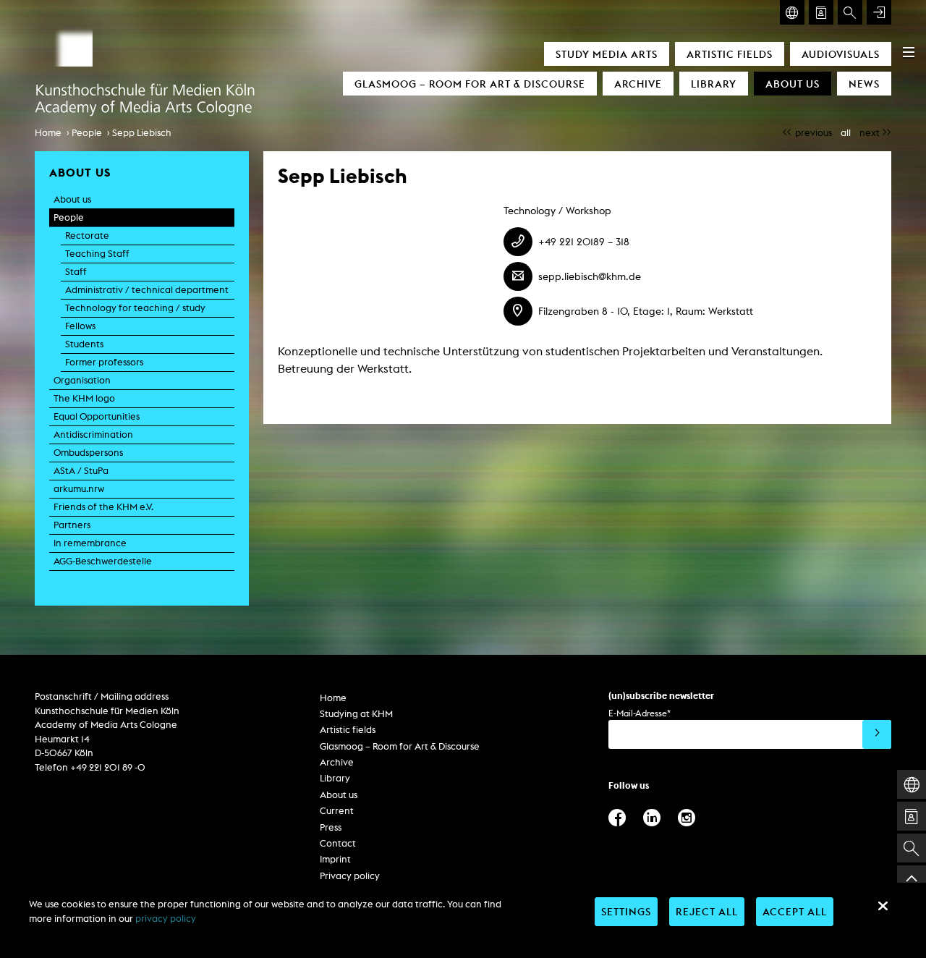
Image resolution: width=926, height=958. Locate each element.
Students (84, 344)
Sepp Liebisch (141, 132)
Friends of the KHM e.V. (103, 506)
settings (626, 911)
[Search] (850, 12)
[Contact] (821, 12)
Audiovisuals (841, 54)
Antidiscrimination (93, 434)
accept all (795, 911)
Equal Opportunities (97, 416)
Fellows (80, 326)
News (864, 83)
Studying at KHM (356, 713)
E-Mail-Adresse (639, 713)
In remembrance (90, 543)
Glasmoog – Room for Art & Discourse (469, 83)
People (87, 132)
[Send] (876, 734)
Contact (338, 843)
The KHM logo (84, 398)
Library (713, 83)
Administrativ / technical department (147, 289)
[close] (882, 905)
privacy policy (165, 918)
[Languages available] (792, 12)
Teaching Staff (97, 253)
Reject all (707, 911)
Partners (72, 525)
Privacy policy (350, 875)
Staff (76, 271)
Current (337, 810)
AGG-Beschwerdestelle (103, 561)
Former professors (104, 362)
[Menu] (908, 52)
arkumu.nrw (79, 488)
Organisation (82, 380)
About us (792, 83)
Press (330, 827)
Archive (638, 83)
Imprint (335, 859)
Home (48, 132)
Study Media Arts (607, 54)
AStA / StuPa (81, 470)
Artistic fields (730, 54)
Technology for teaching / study (135, 307)
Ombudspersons (88, 452)
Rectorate (87, 235)
